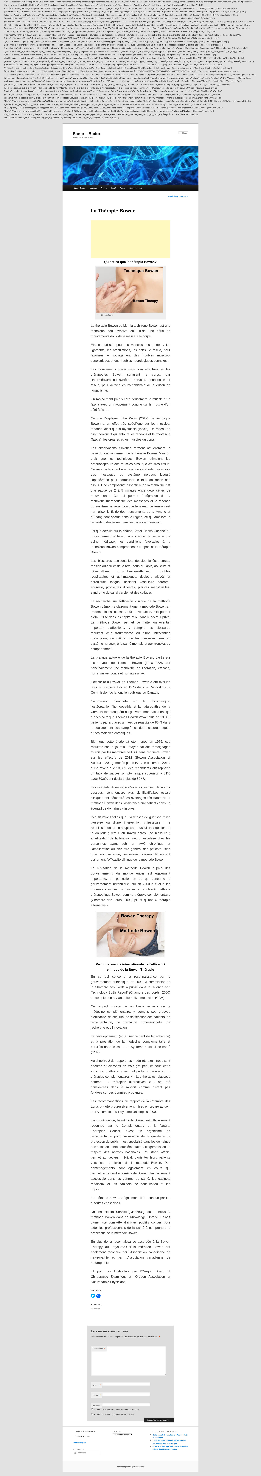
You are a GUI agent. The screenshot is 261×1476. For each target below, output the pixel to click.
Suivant (184, 196)
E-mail (97, 1395)
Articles (104, 188)
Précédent (173, 196)
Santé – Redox (87, 133)
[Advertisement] (130, 239)
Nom (97, 1385)
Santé (113, 188)
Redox (122, 188)
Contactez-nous (135, 188)
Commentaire (99, 1348)
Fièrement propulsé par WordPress (130, 1466)
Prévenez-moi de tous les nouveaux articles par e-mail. (114, 1414)
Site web (96, 1405)
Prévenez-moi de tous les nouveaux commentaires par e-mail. (117, 1409)
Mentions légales (79, 1442)
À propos (93, 188)
